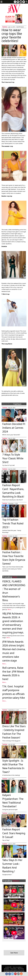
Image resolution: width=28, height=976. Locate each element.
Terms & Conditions (17, 967)
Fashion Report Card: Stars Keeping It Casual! (13, 833)
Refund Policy (21, 968)
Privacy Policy (13, 968)
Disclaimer (6, 968)
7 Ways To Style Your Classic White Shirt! (12, 458)
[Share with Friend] (18, 974)
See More (14, 952)
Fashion (4, 27)
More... (10, 609)
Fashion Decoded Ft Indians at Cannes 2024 (13, 427)
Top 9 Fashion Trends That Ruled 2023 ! (12, 523)
